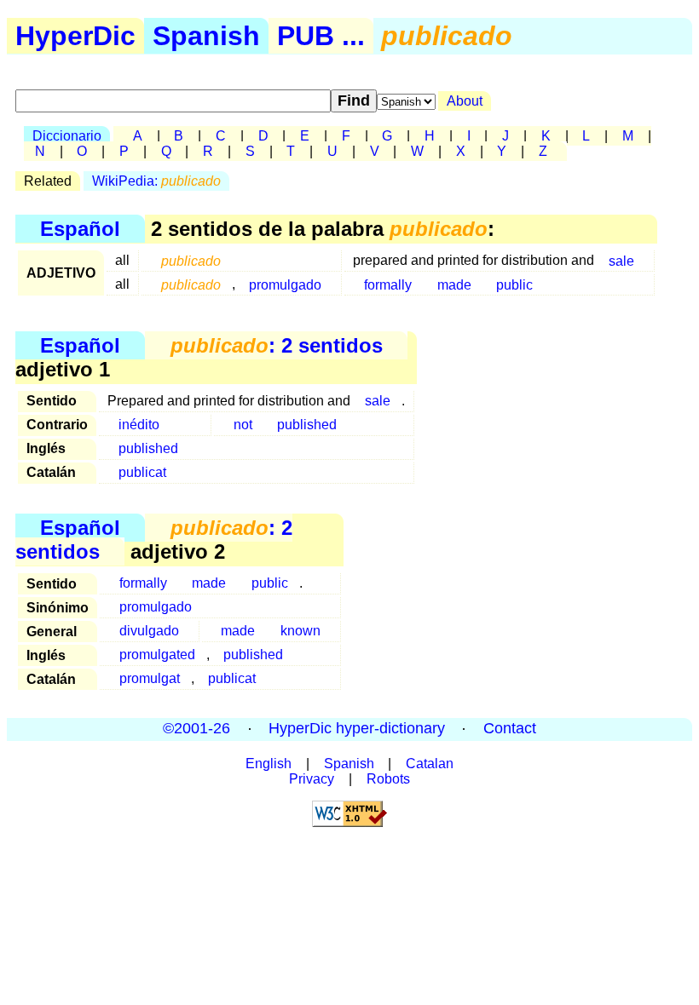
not (243, 424)
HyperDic (75, 35)
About (464, 101)
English (269, 763)
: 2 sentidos (276, 345)
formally (388, 284)
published (307, 424)
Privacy (311, 779)
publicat (142, 472)
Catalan (429, 763)
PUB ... (321, 35)
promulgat (149, 678)
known (300, 630)
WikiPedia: (156, 181)
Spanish (206, 35)
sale (621, 260)
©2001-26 (196, 729)
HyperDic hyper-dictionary (357, 729)
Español (80, 228)
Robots (388, 779)
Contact (509, 729)
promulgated (157, 654)
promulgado (285, 284)
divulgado (149, 630)
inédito (138, 424)
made (454, 284)
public (514, 284)
